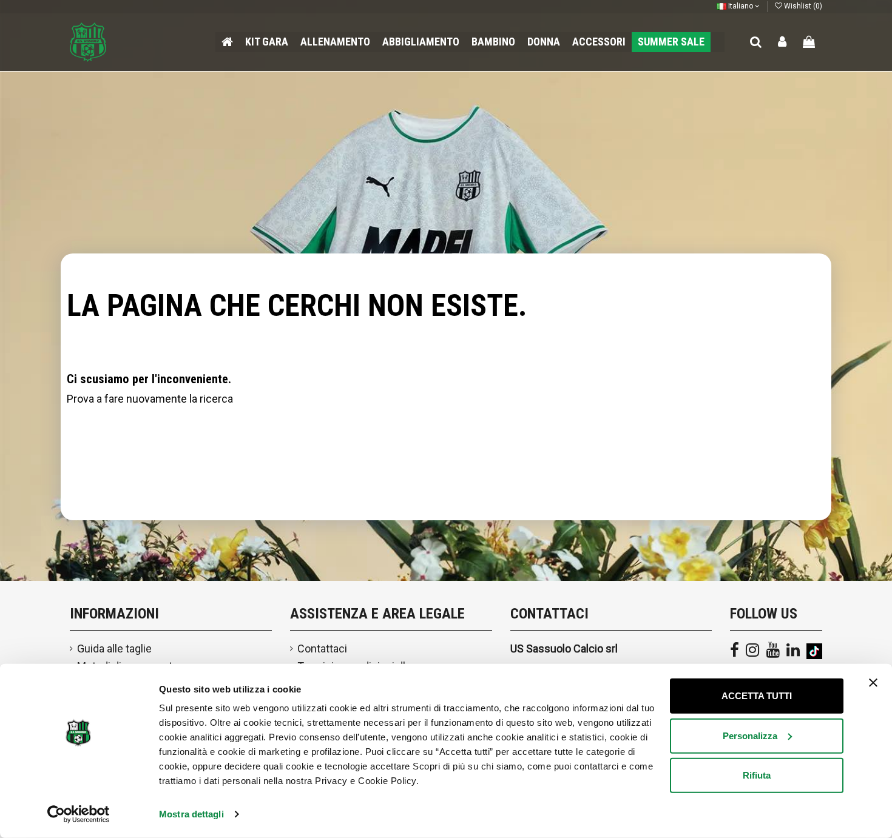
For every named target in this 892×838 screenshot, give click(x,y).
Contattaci (322, 648)
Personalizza (750, 735)
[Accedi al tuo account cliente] (783, 42)
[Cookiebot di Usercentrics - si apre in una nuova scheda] (78, 814)
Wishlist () (802, 6)
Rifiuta (757, 775)
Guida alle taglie (114, 648)
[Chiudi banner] (873, 683)
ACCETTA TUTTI (756, 696)
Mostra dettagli (191, 814)
